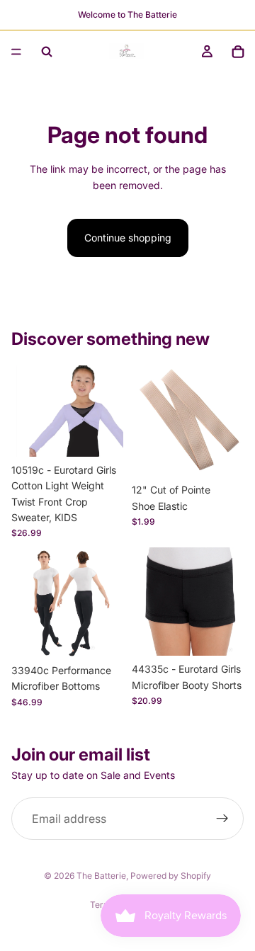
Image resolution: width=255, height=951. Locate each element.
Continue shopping (127, 238)
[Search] (46, 51)
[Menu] (16, 51)
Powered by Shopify (170, 875)
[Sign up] (222, 818)
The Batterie (101, 875)
